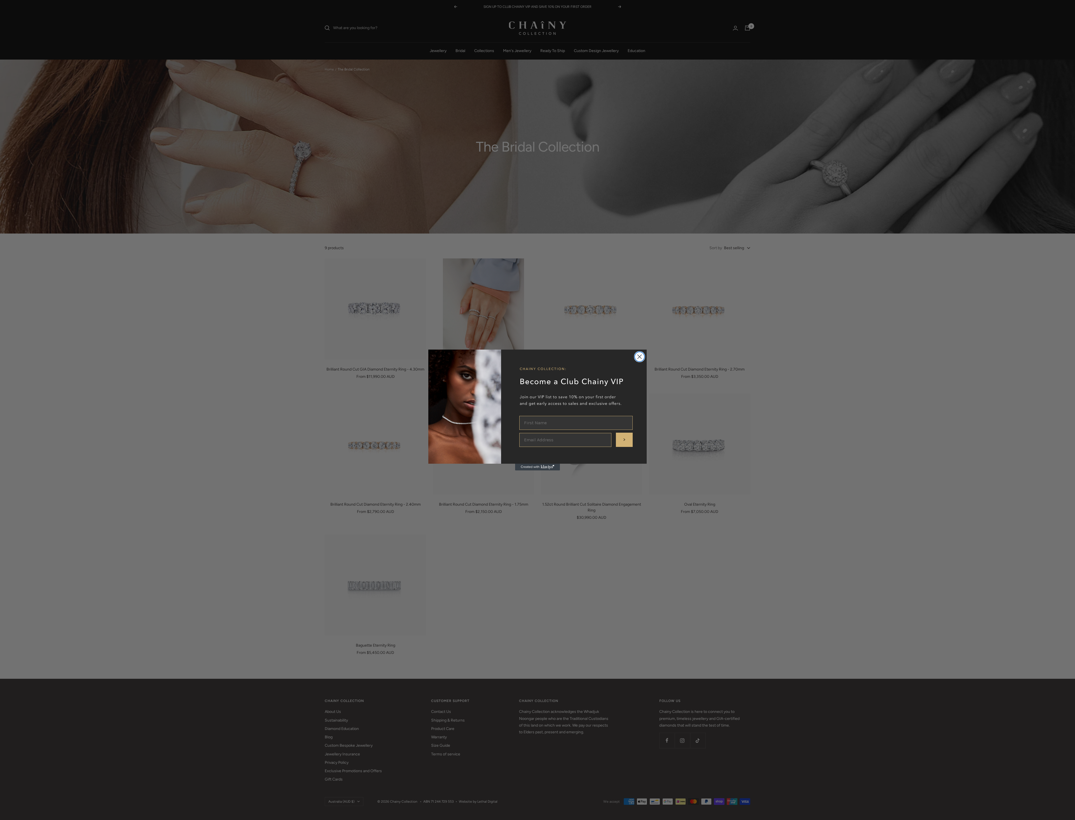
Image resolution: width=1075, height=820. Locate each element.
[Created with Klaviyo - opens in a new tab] (537, 467)
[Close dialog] (639, 357)
